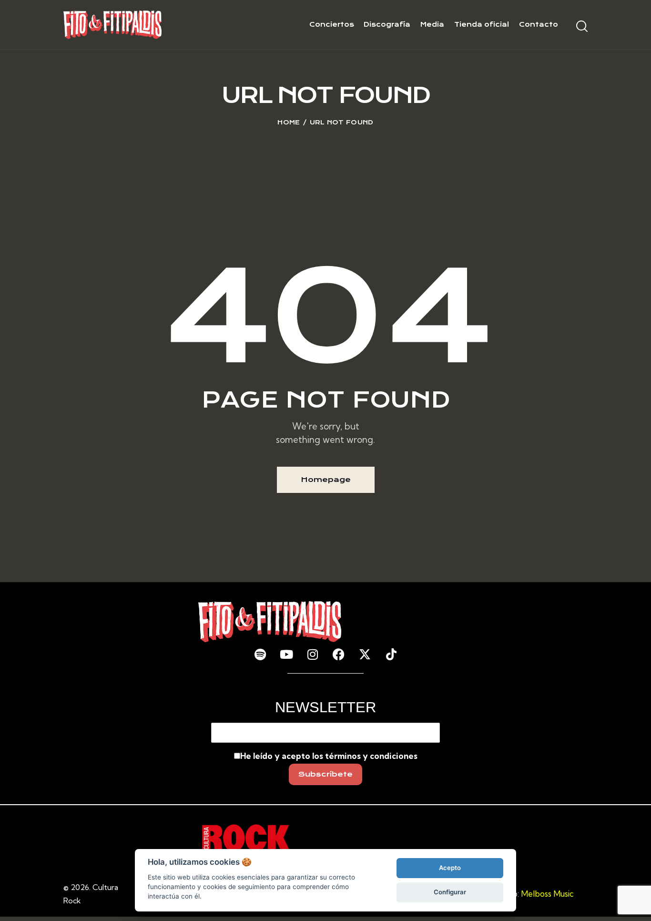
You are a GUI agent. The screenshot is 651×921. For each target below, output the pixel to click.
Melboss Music (547, 894)
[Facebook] (339, 654)
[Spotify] (260, 654)
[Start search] (582, 26)
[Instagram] (313, 654)
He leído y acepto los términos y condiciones (328, 756)
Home (288, 122)
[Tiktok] (391, 654)
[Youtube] (286, 654)
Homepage (326, 479)
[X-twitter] (365, 654)
